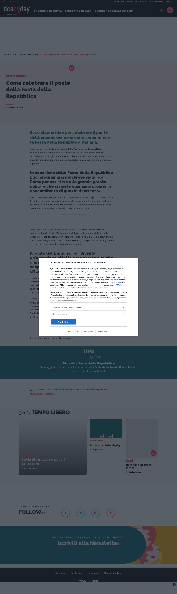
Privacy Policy (103, 331)
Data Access (88, 331)
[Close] (133, 262)
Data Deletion (73, 331)
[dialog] (88, 297)
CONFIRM (63, 322)
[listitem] (88, 307)
